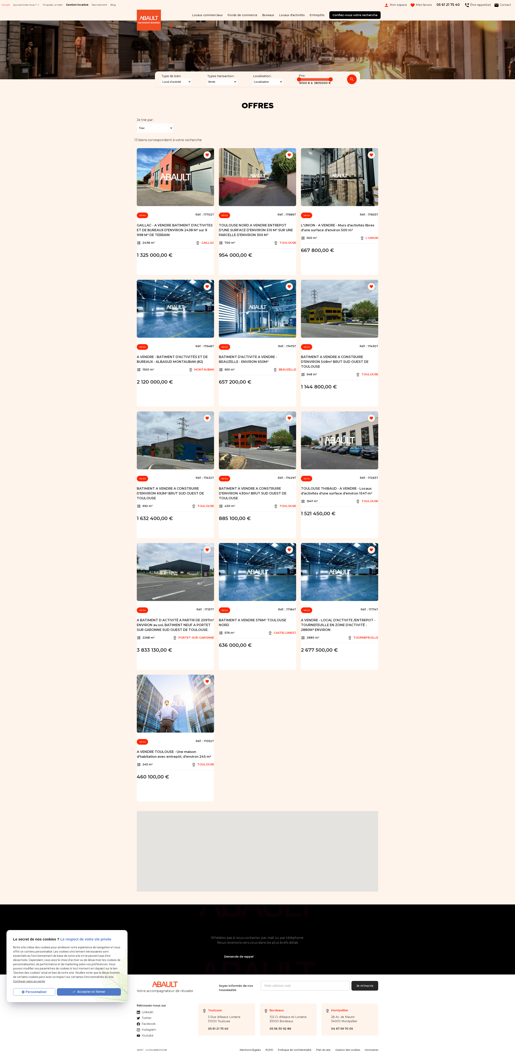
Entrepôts (317, 15)
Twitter (146, 1018)
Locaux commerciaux (207, 15)
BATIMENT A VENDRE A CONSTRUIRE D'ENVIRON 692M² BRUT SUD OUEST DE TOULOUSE (170, 493)
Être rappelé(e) (478, 5)
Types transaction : (221, 76)
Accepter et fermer (90, 992)
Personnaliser (36, 992)
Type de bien (171, 76)
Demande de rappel (238, 956)
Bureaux (268, 15)
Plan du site (323, 1049)
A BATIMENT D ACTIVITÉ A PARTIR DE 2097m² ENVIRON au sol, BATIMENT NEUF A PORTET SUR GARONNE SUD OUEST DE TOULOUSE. (175, 625)
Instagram (149, 1029)
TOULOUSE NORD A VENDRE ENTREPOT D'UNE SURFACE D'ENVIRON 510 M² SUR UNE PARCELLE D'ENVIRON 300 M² (256, 230)
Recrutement (99, 4)
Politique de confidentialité (294, 1049)
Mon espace (395, 5)
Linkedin (147, 1012)
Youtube (147, 1035)
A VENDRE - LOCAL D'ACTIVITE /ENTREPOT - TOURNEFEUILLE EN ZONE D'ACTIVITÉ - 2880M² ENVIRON (338, 625)
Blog (113, 4)
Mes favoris (421, 5)
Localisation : (262, 76)
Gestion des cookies (347, 1049)
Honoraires (371, 1049)
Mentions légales (250, 1049)
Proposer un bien (53, 4)
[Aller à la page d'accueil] (149, 21)
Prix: (302, 75)
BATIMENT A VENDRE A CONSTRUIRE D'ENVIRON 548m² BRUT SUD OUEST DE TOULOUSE (335, 362)
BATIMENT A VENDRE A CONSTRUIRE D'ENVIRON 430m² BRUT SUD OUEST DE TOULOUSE (252, 493)
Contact (502, 5)
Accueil (6, 4)
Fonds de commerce (242, 15)
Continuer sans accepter (29, 981)
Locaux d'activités (292, 15)
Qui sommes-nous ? (25, 4)
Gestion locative (77, 4)
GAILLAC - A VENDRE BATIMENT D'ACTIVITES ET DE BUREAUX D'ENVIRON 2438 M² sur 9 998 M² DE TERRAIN (175, 230)
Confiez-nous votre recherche (355, 15)
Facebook (149, 1024)
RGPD (269, 1049)
